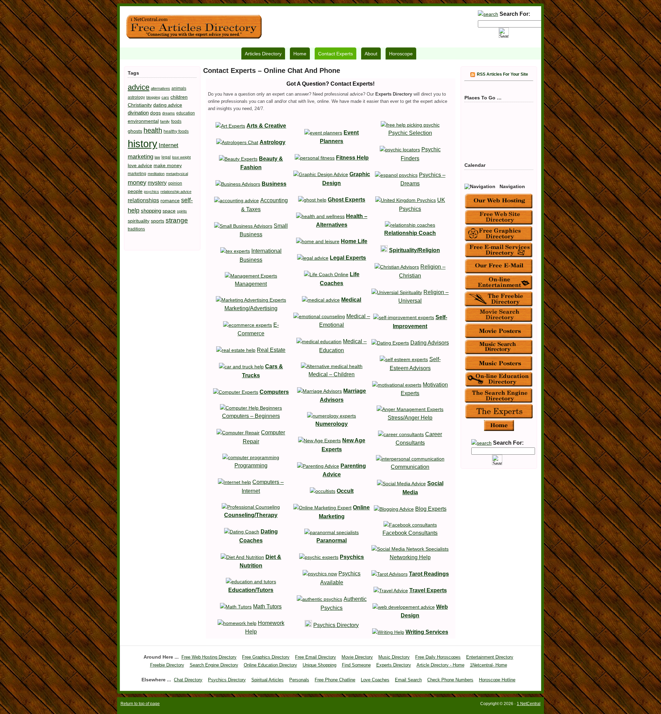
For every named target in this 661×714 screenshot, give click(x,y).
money (137, 182)
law (157, 157)
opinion (175, 183)
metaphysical (177, 174)
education (185, 113)
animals (178, 88)
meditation (156, 174)
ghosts (135, 131)
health (153, 130)
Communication (410, 467)
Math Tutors (267, 606)
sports (157, 221)
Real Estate (271, 350)
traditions (136, 229)
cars (165, 97)
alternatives (160, 88)
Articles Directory (263, 53)
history (142, 143)
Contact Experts (335, 53)
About (371, 53)
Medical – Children (331, 374)
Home (299, 53)
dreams (168, 113)
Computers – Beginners (251, 416)
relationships (143, 200)
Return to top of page (140, 703)
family (165, 121)
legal (166, 157)
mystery (157, 183)
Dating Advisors (429, 343)
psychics (151, 192)
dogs (155, 113)
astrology (136, 97)
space (169, 211)
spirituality (138, 221)
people (135, 191)
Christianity (140, 105)
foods (176, 121)
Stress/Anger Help (410, 418)
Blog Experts (431, 509)
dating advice (167, 105)
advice (138, 87)
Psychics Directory (336, 625)
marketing (137, 173)
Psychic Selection (410, 133)
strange (177, 220)
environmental (143, 121)
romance (170, 200)
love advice (140, 165)
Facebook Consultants (410, 533)
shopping (151, 211)
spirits (182, 211)
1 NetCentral (194, 27)
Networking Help (410, 557)
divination (138, 113)
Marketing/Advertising (250, 308)
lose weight (181, 157)
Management (251, 284)
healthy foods (176, 131)
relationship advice (175, 192)
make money (168, 165)
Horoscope (401, 53)
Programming (250, 465)
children (179, 97)
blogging (153, 97)
